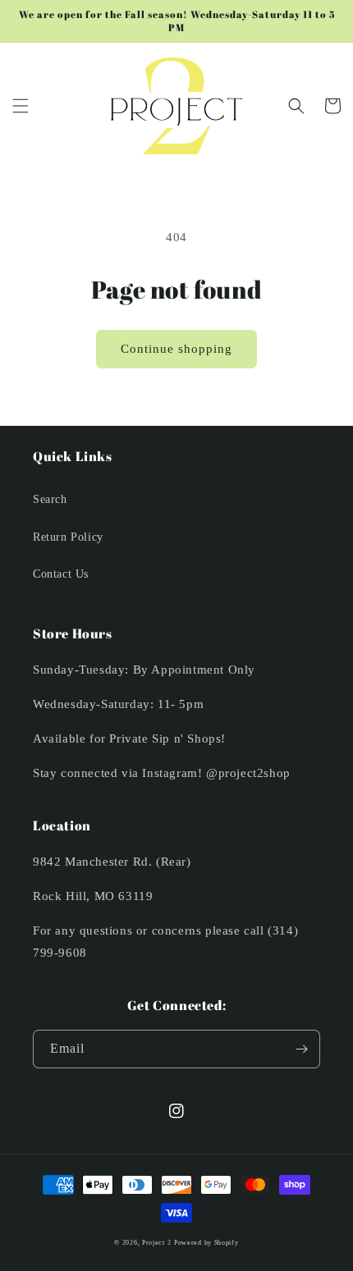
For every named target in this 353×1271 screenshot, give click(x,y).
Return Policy (68, 537)
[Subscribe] (301, 1049)
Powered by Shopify (206, 1242)
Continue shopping (176, 348)
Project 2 (156, 1242)
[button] (20, 106)
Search (50, 499)
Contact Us (61, 574)
